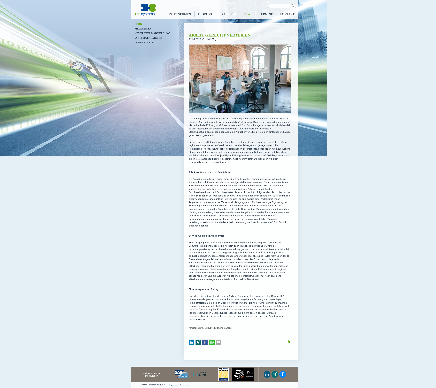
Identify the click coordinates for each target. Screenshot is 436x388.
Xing (198, 342)
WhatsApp (212, 342)
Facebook (205, 342)
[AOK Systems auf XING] (274, 374)
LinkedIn (191, 342)
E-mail (218, 342)
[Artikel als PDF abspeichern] (288, 341)
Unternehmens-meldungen (152, 374)
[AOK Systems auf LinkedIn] (267, 374)
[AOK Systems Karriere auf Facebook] (282, 374)
